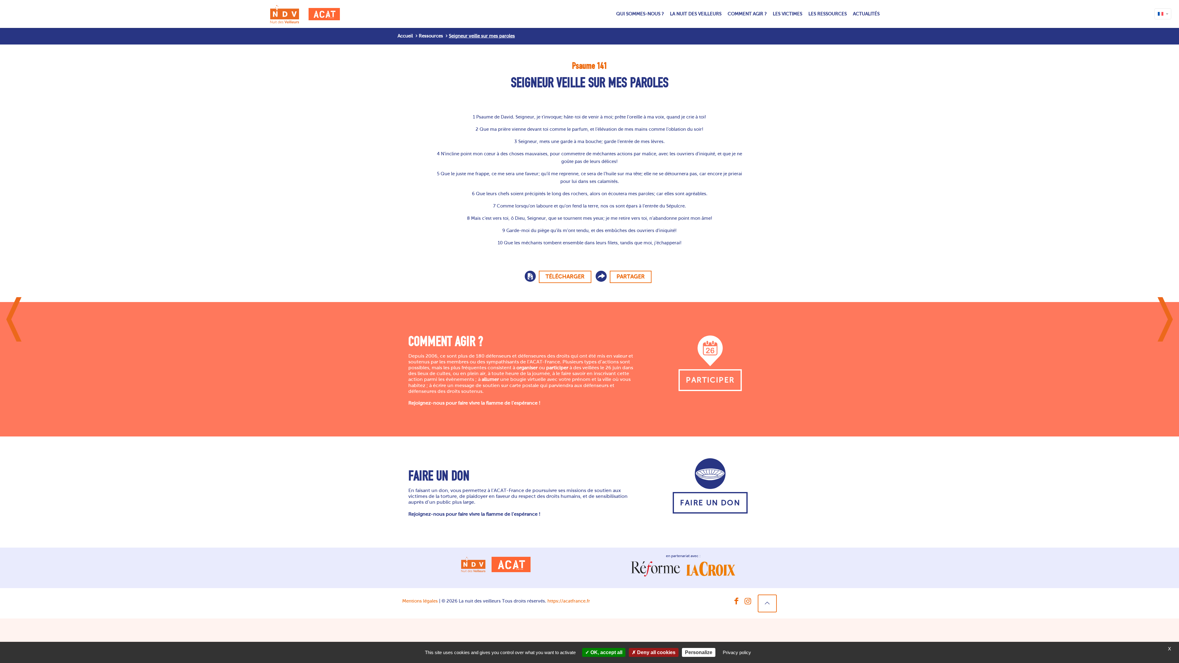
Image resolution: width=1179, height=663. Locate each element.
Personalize (698, 652)
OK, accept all (605, 652)
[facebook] (736, 601)
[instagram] (748, 601)
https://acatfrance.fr (568, 601)
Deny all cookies (655, 652)
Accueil (405, 35)
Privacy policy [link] (737, 652)
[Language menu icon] (1162, 13)
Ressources (431, 35)
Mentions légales (420, 601)
